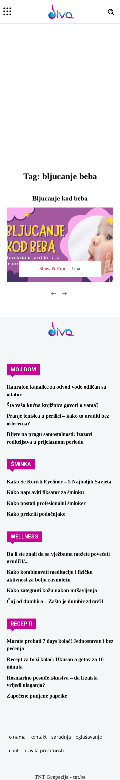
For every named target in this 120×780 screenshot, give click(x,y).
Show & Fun (52, 268)
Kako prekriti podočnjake (36, 514)
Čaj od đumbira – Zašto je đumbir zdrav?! (55, 601)
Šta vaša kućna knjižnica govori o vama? (53, 405)
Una (76, 268)
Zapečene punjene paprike (37, 696)
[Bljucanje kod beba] (60, 245)
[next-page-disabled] (64, 293)
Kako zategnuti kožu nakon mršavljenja (52, 590)
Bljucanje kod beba (60, 198)
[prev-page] (53, 293)
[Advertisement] (60, 110)
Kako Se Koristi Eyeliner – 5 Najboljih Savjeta (59, 481)
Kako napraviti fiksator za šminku (45, 492)
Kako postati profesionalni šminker (46, 503)
